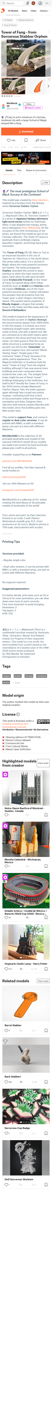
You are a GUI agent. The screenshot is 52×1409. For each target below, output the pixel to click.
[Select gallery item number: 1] (22, 803)
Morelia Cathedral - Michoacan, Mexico (23, 861)
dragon (6, 676)
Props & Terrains (10, 25)
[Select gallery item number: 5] (30, 855)
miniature (41, 676)
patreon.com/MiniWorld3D (17, 460)
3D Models (8, 20)
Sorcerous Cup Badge (17, 1128)
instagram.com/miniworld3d (18, 489)
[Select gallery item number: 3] (27, 803)
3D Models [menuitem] (13, 10)
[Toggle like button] (6, 815)
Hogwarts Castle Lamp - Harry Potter (26, 963)
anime (6, 682)
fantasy (28, 676)
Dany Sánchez (40, 199)
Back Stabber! (13, 1076)
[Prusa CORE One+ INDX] (26, 158)
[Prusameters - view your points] (33, 3)
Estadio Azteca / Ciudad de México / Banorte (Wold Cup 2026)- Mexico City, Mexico (26, 912)
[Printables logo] (3, 10)
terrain (17, 676)
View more (43, 763)
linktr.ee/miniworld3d (14, 476)
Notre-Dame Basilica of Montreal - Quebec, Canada (24, 809)
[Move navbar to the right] (49, 10)
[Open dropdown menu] (49, 32)
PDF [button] (46, 182)
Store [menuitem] (24, 10)
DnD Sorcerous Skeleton (19, 1179)
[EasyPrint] (28, 3)
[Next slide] (48, 86)
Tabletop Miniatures (25, 20)
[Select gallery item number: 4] (29, 803)
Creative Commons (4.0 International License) (25, 726)
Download (27, 131)
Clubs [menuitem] (33, 10)
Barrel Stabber (13, 1025)
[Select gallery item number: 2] (25, 803)
